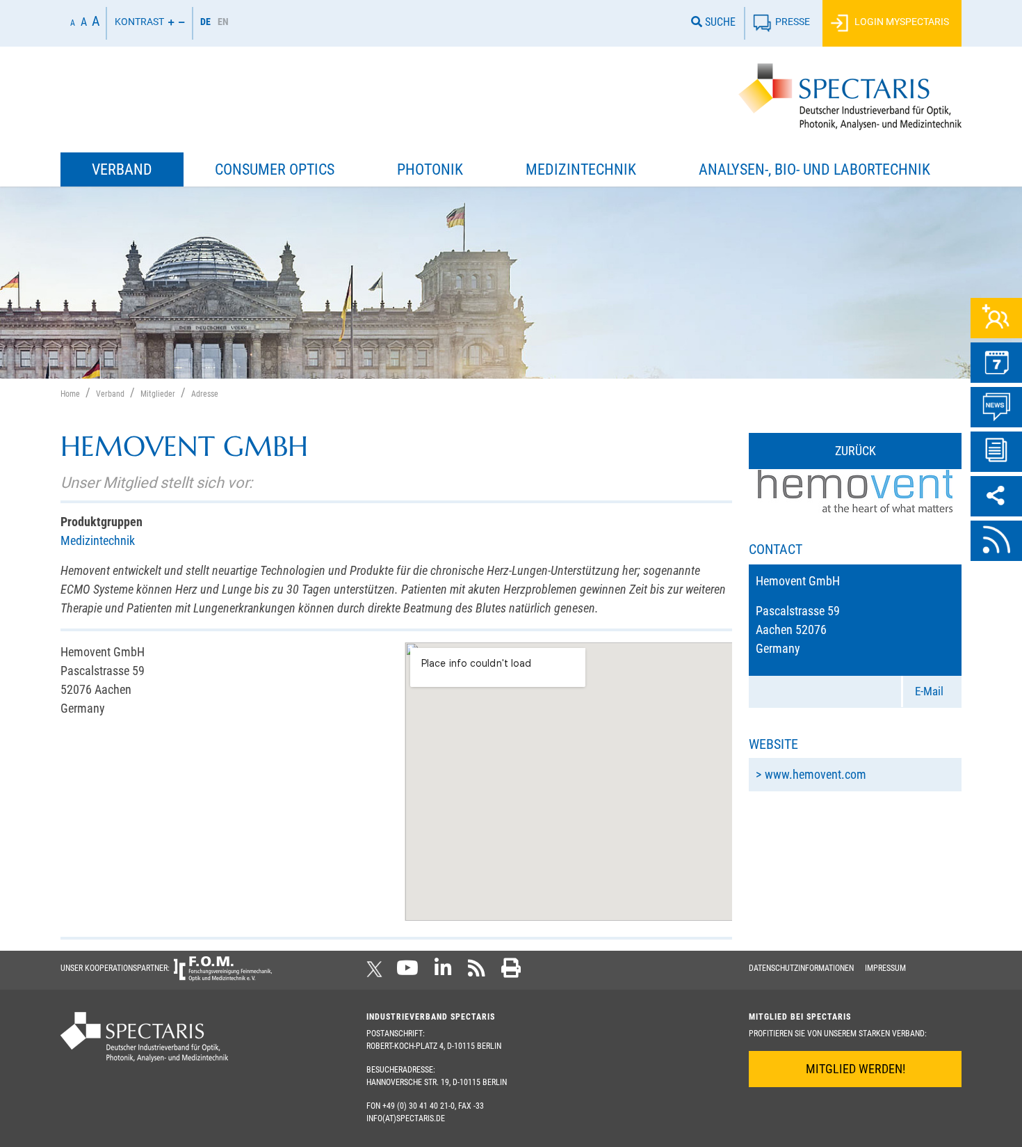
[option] (223, 23)
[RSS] (996, 541)
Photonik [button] (430, 169)
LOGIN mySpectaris (900, 22)
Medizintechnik (97, 540)
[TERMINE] (996, 362)
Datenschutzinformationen (801, 968)
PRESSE (792, 22)
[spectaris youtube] (407, 972)
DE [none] (205, 21)
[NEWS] (996, 407)
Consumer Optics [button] (274, 169)
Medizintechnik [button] (581, 169)
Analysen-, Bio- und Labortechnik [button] (814, 169)
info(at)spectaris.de (405, 1118)
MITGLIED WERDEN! (855, 1068)
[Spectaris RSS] (476, 972)
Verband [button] (122, 169)
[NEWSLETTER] (996, 452)
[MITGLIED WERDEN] (996, 318)
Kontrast (139, 22)
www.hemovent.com (815, 774)
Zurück (855, 450)
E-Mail (929, 691)
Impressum (885, 968)
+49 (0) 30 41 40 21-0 (418, 1106)
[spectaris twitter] (376, 972)
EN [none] (223, 21)
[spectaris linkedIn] (443, 972)
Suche (719, 22)
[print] (511, 972)
